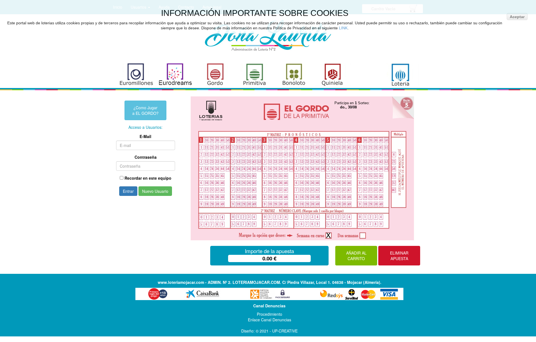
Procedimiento (269, 314)
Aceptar (517, 17)
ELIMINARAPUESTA (399, 255)
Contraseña (146, 157)
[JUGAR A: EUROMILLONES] (136, 75)
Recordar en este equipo (148, 178)
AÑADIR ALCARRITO (356, 255)
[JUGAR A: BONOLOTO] (293, 75)
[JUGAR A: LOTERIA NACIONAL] (400, 75)
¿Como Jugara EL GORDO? (145, 110)
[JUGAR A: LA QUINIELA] (333, 75)
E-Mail (145, 136)
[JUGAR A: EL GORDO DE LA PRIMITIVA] (214, 75)
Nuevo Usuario (155, 191)
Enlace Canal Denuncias (269, 319)
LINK (343, 28)
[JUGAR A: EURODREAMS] (175, 75)
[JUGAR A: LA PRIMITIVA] (254, 75)
